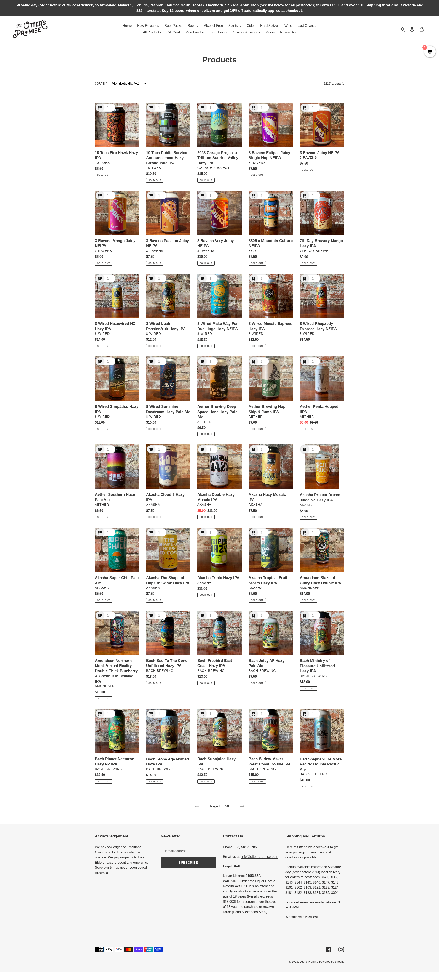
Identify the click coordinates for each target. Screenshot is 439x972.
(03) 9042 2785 (245, 847)
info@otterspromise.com (259, 856)
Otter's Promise (309, 961)
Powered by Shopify (331, 961)
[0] (430, 52)
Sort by (101, 83)
